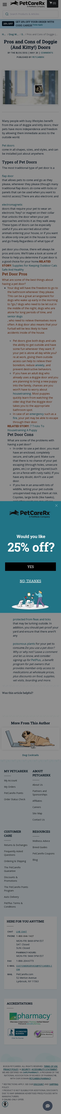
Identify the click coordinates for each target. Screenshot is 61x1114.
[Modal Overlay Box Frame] (30, 557)
